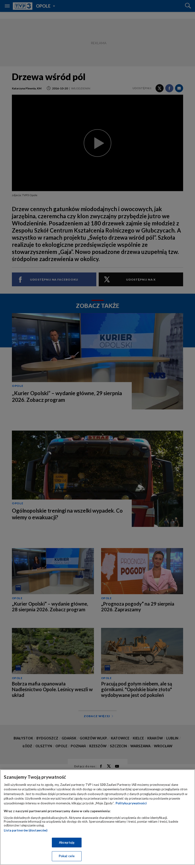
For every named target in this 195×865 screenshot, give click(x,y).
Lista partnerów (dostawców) (25, 830)
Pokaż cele (67, 856)
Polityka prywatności (131, 803)
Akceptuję (66, 842)
